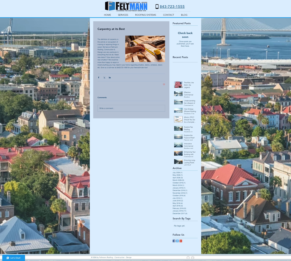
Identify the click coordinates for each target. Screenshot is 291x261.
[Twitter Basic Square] (177, 241)
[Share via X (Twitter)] (104, 77)
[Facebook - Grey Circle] (192, 258)
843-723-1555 (172, 6)
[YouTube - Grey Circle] (188, 258)
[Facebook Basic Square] (174, 241)
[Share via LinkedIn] (110, 77)
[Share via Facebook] (99, 77)
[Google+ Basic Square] (180, 241)
